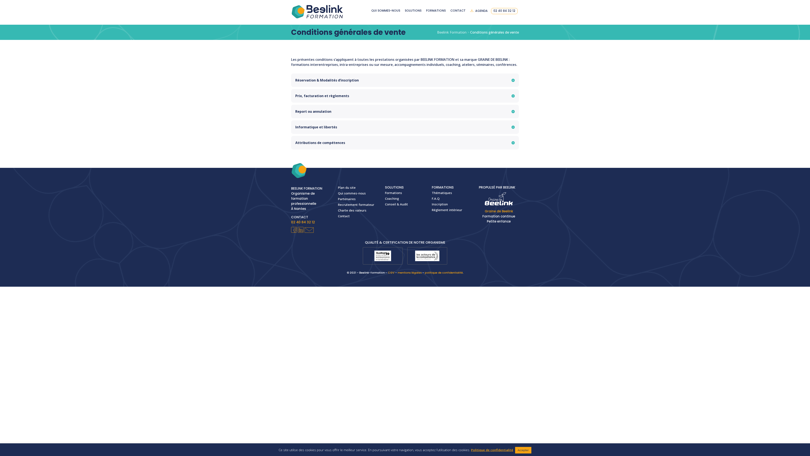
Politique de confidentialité (492, 450)
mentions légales (410, 273)
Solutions (413, 11)
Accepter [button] (523, 450)
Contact (458, 11)
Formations (436, 11)
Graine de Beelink (499, 211)
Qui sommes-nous (385, 11)
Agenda (481, 11)
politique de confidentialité (444, 273)
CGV (391, 273)
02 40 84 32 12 (504, 11)
